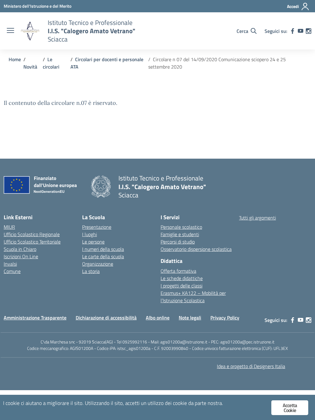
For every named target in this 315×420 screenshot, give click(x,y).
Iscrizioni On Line (21, 256)
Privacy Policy (224, 317)
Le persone (93, 241)
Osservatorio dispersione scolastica (196, 249)
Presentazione (96, 227)
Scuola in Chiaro (20, 249)
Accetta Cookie (290, 408)
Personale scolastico (181, 227)
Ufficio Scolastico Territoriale (32, 241)
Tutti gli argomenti (257, 217)
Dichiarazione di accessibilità (106, 317)
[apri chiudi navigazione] (10, 31)
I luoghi (89, 234)
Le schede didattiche (182, 278)
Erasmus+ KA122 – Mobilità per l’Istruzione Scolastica (193, 296)
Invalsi (10, 263)
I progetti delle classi (181, 285)
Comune (12, 271)
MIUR (9, 227)
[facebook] (292, 31)
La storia (91, 271)
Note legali (190, 317)
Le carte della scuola (103, 256)
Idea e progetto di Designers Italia (251, 366)
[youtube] (300, 31)
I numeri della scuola (103, 249)
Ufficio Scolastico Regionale (32, 234)
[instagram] (308, 31)
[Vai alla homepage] (30, 31)
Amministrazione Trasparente (35, 317)
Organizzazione (97, 263)
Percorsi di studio (178, 241)
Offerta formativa (178, 271)
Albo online (157, 317)
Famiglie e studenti (180, 234)
